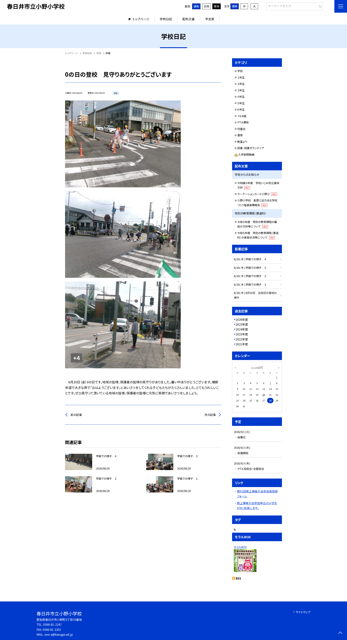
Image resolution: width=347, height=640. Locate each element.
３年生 (241, 90)
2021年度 (242, 344)
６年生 (241, 109)
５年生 (241, 103)
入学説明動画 (246, 154)
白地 (206, 6)
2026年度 (242, 319)
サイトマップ (302, 612)
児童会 (241, 129)
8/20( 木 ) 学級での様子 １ (250, 284)
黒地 (216, 6)
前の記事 (76, 414)
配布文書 (188, 19)
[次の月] (278, 367)
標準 (234, 6)
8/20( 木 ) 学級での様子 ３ (250, 268)
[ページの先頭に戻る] (340, 633)
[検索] (319, 5)
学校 (240, 71)
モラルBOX (240, 547)
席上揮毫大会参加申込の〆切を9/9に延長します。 (257, 505)
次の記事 (210, 414)
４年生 (241, 96)
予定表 (209, 19)
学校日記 (166, 19)
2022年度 (242, 339)
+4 (76, 358)
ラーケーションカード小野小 (256, 194)
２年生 (241, 84)
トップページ (141, 19)
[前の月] (235, 367)
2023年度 (242, 334)
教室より (242, 142)
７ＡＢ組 (241, 116)
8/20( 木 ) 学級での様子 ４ (250, 259)
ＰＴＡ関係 (243, 122)
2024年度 (242, 329)
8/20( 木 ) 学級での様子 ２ (250, 276)
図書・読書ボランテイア (250, 148)
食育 (240, 135)
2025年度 (242, 324)
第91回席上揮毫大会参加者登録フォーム (257, 493)
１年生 (241, 77)
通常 (196, 6)
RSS (238, 578)
